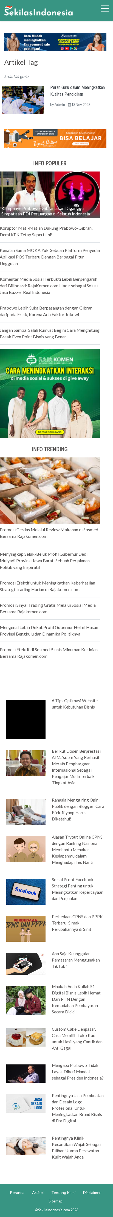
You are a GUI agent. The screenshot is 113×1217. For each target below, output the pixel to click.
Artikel (38, 1192)
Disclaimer (92, 1192)
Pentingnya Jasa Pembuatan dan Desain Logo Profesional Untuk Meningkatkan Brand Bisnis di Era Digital (78, 1108)
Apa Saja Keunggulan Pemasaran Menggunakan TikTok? (76, 960)
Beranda (17, 1192)
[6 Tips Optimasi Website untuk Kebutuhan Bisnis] (26, 719)
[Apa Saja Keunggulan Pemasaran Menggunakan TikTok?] (26, 963)
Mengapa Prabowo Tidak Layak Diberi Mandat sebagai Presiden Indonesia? (78, 1071)
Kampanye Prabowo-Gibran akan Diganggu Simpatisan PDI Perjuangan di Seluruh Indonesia (45, 211)
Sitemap (56, 1201)
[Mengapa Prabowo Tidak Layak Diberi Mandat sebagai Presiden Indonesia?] (26, 1073)
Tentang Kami (63, 1192)
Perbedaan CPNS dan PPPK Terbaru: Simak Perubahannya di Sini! (77, 923)
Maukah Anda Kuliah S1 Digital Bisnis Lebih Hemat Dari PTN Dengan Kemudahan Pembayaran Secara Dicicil (76, 999)
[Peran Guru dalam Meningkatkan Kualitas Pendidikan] (23, 99)
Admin (60, 104)
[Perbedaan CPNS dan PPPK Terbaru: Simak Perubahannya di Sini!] (26, 928)
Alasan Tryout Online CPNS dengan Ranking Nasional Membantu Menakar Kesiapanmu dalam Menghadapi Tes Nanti (77, 849)
